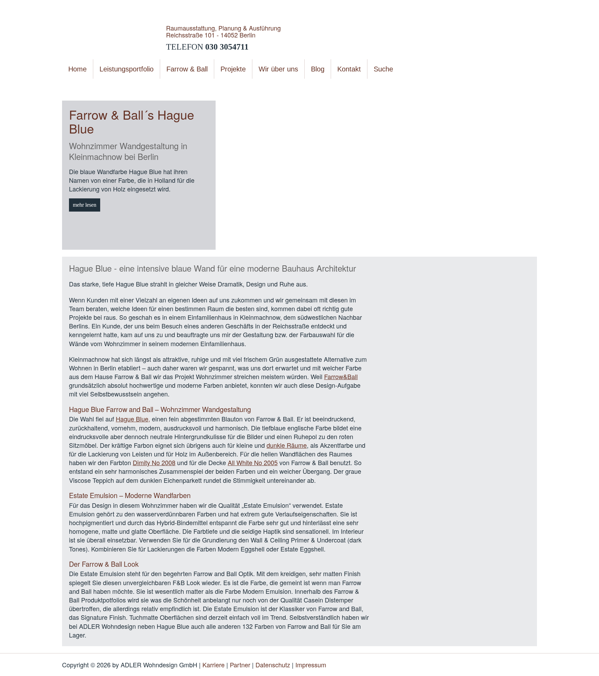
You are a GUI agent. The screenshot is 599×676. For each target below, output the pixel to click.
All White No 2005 (253, 462)
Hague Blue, (133, 418)
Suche (383, 69)
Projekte (107, 86)
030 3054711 (227, 46)
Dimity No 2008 (154, 462)
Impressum (310, 664)
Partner (240, 664)
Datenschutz (272, 664)
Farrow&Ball (341, 376)
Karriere (213, 664)
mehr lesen (84, 205)
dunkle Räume (287, 445)
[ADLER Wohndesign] (114, 37)
